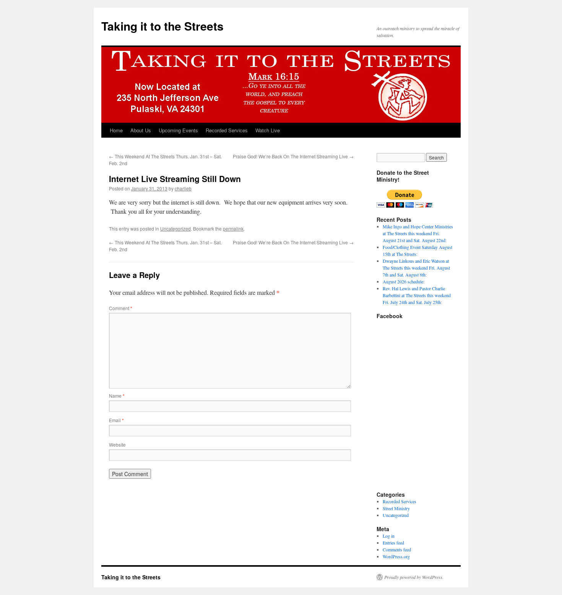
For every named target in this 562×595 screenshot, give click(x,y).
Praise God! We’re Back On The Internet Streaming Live (293, 156)
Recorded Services (227, 130)
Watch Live (267, 130)
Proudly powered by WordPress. (413, 577)
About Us (140, 130)
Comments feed (397, 549)
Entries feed (393, 543)
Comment (120, 308)
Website (117, 444)
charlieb (183, 188)
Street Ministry (396, 508)
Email (116, 420)
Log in (389, 536)
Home (116, 130)
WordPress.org (396, 556)
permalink (233, 228)
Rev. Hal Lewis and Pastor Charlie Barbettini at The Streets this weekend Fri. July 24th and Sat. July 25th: (417, 295)
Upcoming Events (178, 130)
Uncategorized (175, 228)
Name (117, 395)
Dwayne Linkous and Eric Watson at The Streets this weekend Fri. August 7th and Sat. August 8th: (416, 268)
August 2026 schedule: (403, 281)
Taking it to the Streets (162, 26)
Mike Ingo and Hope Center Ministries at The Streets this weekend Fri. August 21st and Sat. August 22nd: (418, 233)
